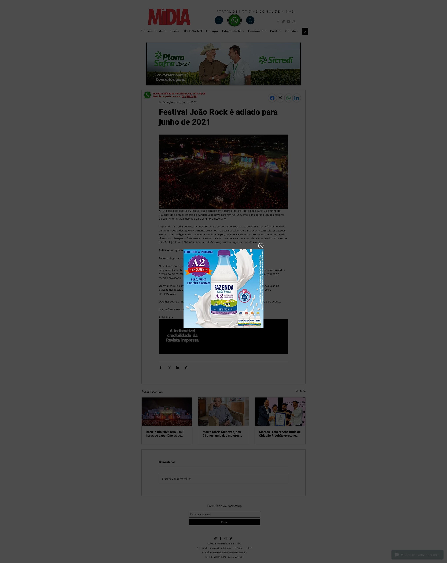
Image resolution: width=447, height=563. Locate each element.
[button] (260, 245)
